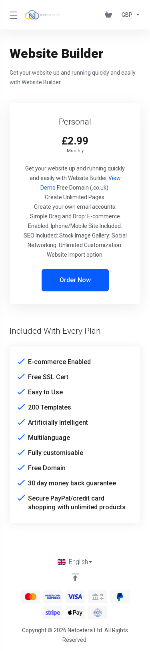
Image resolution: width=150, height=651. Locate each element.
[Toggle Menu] (12, 15)
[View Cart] (110, 15)
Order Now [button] (75, 280)
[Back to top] (75, 577)
